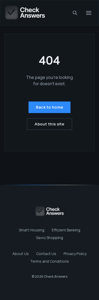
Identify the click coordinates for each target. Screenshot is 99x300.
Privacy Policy (75, 253)
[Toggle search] (75, 13)
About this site (49, 124)
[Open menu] (89, 13)
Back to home (49, 107)
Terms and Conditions (49, 261)
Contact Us (46, 253)
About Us (20, 253)
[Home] (24, 13)
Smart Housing (31, 229)
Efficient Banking (66, 229)
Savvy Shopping (49, 237)
